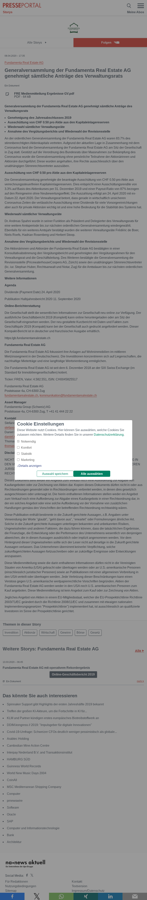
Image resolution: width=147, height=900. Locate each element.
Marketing (27, 459)
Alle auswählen (92, 473)
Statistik (26, 453)
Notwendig (28, 441)
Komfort (26, 447)
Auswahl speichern (55, 473)
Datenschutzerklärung (109, 434)
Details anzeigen (30, 465)
